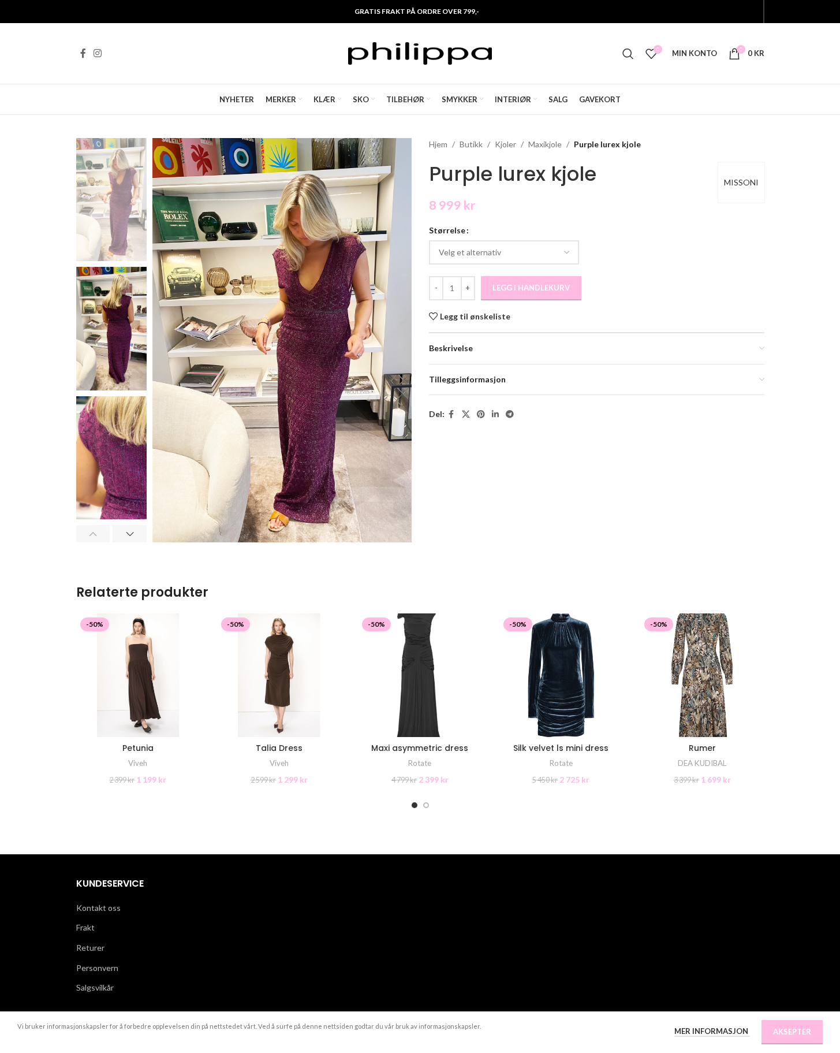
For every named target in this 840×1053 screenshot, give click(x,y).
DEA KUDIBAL (702, 763)
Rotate (419, 763)
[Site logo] (420, 52)
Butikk (471, 144)
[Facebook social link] (83, 53)
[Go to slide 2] (426, 805)
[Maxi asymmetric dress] (419, 675)
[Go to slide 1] (414, 805)
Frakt (85, 927)
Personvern (97, 968)
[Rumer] (702, 675)
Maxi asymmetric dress (419, 748)
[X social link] (465, 414)
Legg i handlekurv (531, 287)
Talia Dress (279, 748)
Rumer (702, 748)
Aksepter (792, 1031)
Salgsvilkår (95, 987)
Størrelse (447, 230)
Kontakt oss (98, 908)
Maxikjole (545, 144)
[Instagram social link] (98, 53)
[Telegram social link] (509, 414)
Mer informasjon (712, 1031)
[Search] (628, 53)
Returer (90, 947)
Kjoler (505, 144)
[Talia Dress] (279, 675)
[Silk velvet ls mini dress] (561, 675)
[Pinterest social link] (480, 414)
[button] (93, 533)
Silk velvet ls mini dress (560, 748)
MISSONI (741, 182)
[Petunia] (138, 675)
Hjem (438, 144)
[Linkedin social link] (495, 414)
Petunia (138, 748)
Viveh (137, 763)
